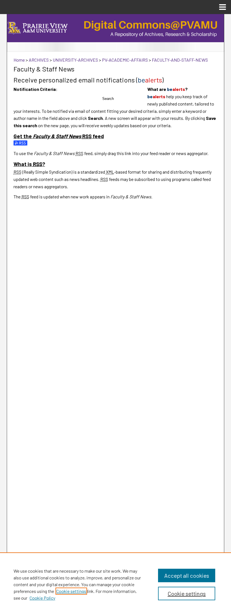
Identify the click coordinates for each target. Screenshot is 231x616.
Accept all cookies (186, 575)
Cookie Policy (42, 598)
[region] (115, 584)
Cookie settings (71, 591)
